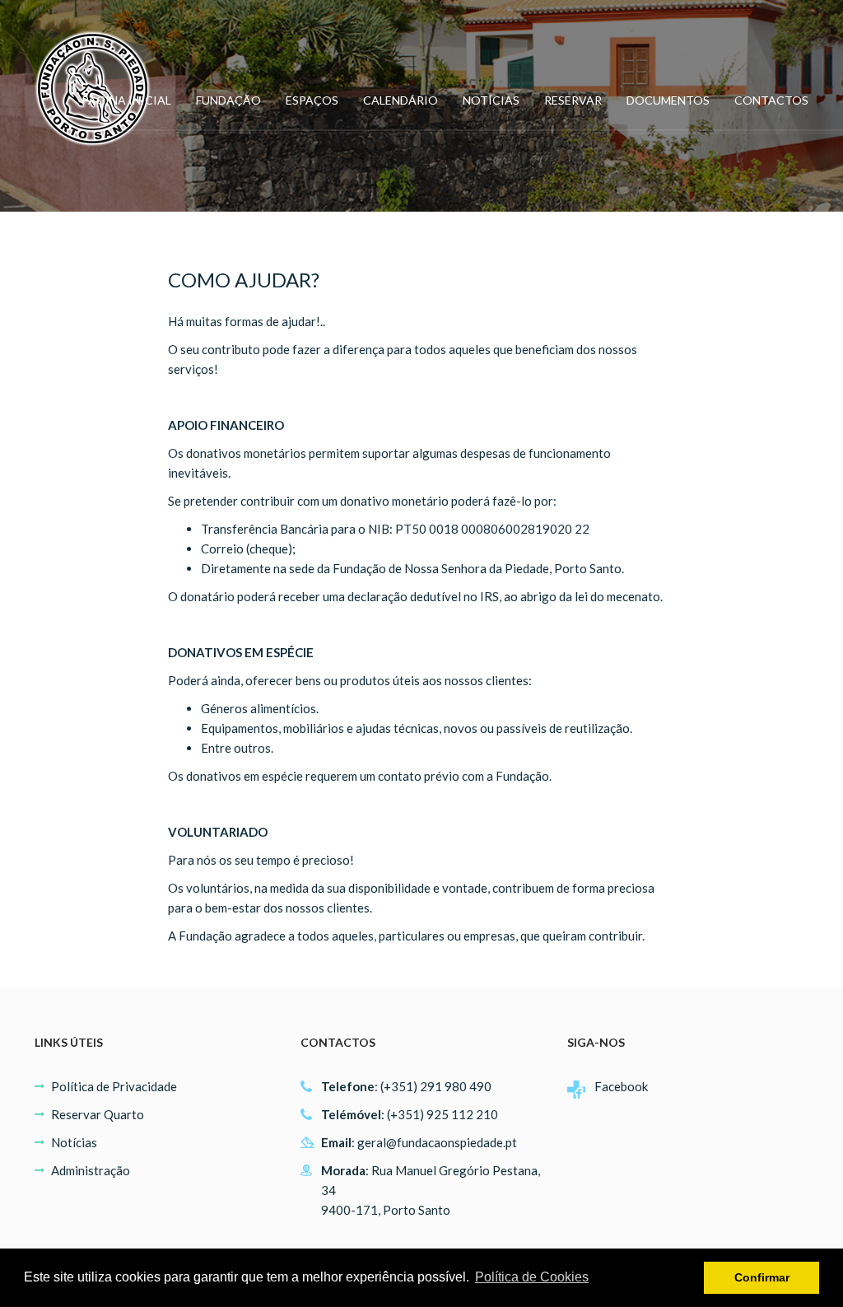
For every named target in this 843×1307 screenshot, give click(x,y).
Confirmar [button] (761, 1277)
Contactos (771, 100)
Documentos (668, 100)
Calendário (400, 100)
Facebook (621, 1086)
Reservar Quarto (97, 1114)
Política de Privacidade (114, 1086)
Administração (90, 1170)
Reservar (573, 100)
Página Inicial (126, 100)
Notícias (491, 100)
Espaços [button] (312, 100)
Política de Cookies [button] (532, 1277)
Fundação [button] (228, 100)
